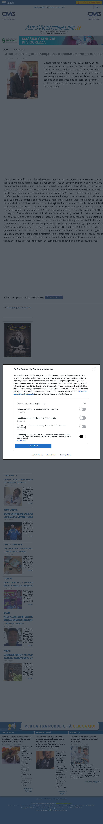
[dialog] (51, 412)
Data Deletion (37, 455)
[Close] (95, 369)
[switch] (82, 409)
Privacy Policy (65, 455)
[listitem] (51, 403)
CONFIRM (33, 446)
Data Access (51, 455)
